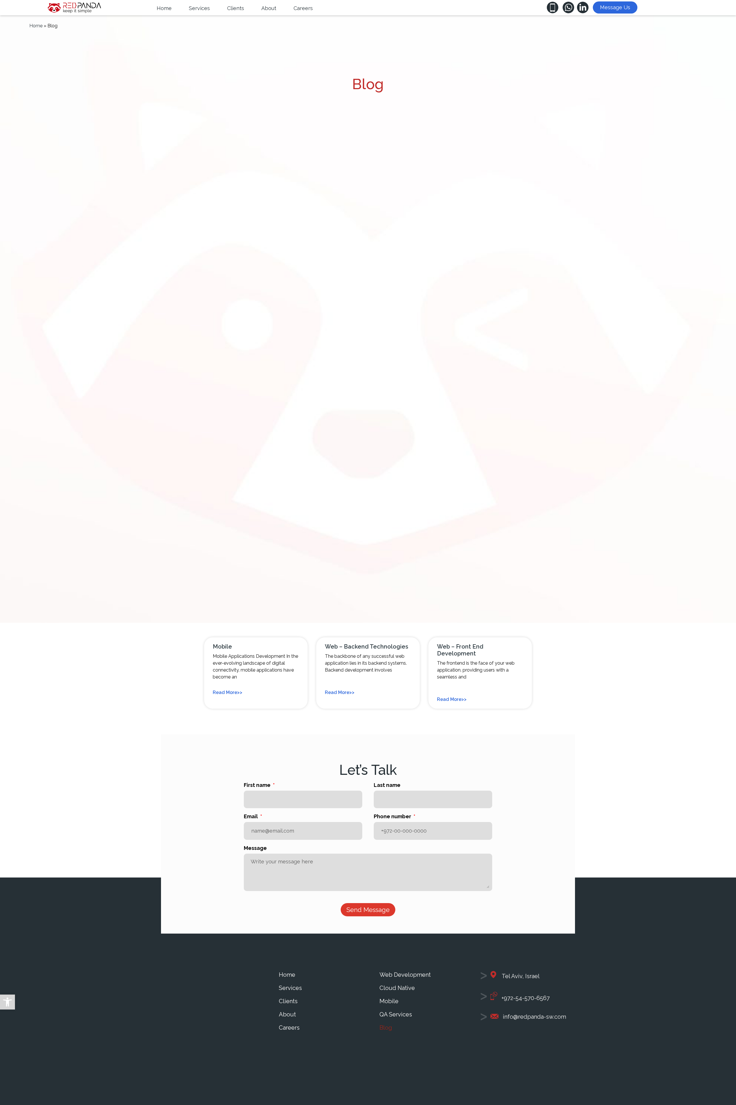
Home (36, 25)
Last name (387, 785)
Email (251, 816)
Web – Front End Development (460, 650)
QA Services (395, 1014)
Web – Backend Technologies (366, 646)
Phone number (393, 816)
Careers (289, 1027)
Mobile (222, 646)
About (287, 1014)
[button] (7, 1002)
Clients (288, 1001)
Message (255, 848)
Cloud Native (397, 987)
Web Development (405, 974)
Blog (385, 1027)
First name (258, 785)
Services (290, 987)
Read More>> (227, 692)
